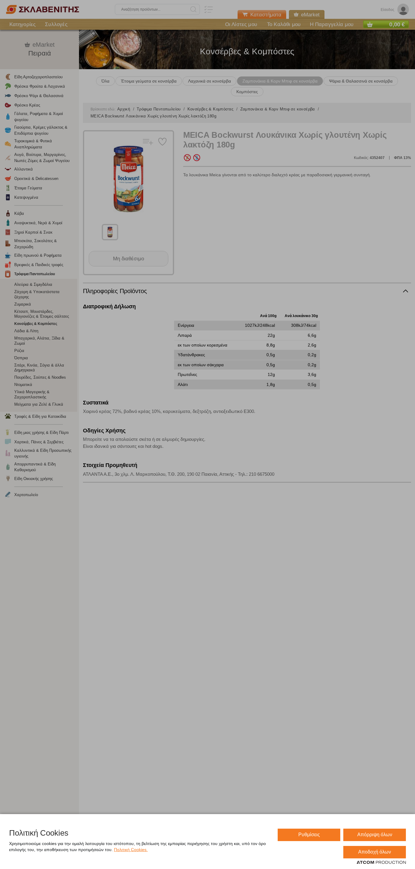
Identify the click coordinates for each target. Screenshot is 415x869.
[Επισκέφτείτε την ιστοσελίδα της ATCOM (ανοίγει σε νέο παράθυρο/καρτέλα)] (381, 862)
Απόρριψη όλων (374, 834)
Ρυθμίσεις (309, 834)
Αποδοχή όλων (374, 851)
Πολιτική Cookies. (131, 849)
